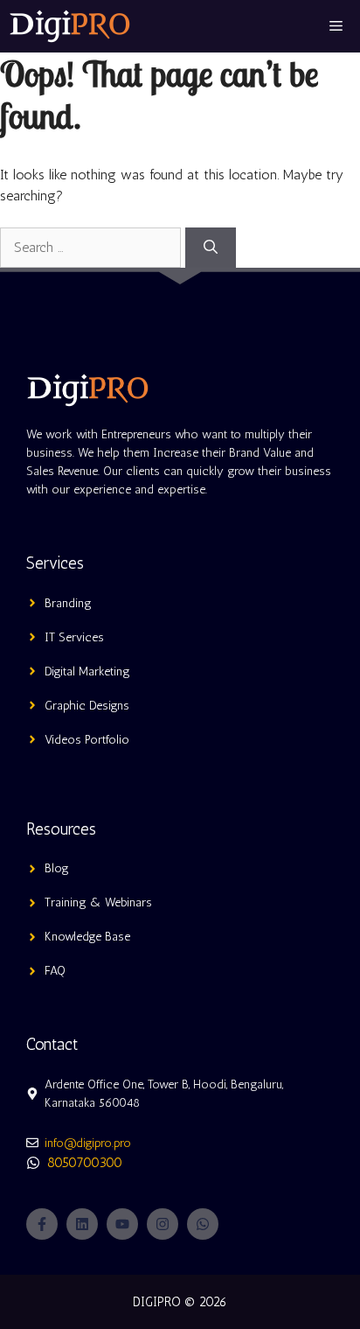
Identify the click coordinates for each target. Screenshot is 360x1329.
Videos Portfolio (87, 739)
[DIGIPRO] (70, 26)
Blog (57, 868)
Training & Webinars (98, 902)
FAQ (55, 970)
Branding (68, 603)
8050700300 (84, 1162)
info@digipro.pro (88, 1143)
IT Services (74, 637)
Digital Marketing (87, 671)
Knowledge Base (87, 936)
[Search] (210, 247)
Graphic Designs (87, 705)
